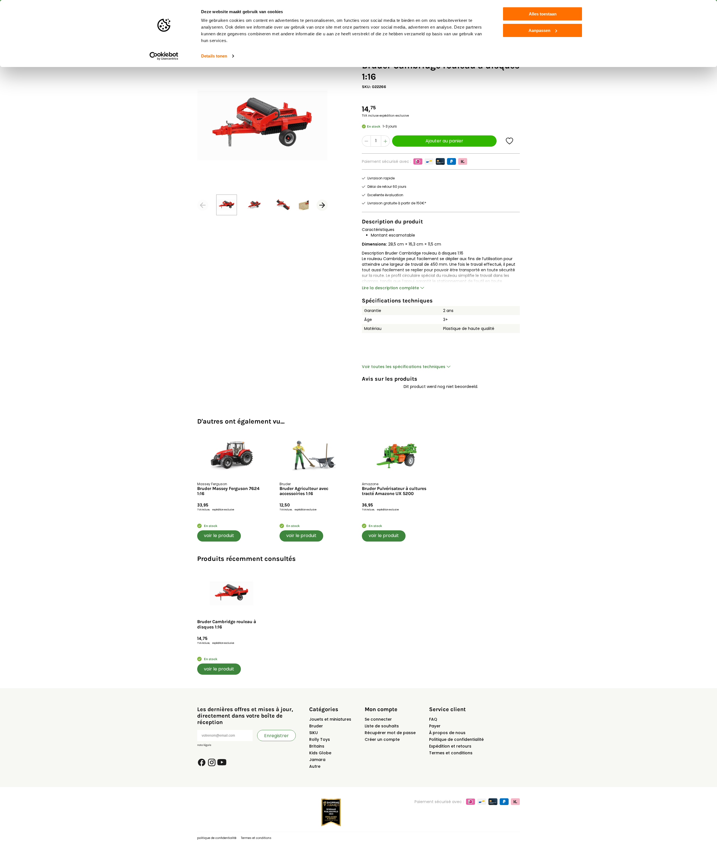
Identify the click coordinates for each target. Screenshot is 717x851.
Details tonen (214, 56)
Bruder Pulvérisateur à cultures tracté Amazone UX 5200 (394, 491)
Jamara (317, 759)
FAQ (433, 719)
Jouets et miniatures (330, 719)
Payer (435, 726)
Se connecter (378, 719)
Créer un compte (382, 739)
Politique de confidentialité (456, 739)
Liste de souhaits (382, 726)
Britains (316, 746)
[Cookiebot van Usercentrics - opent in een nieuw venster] (163, 56)
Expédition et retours (450, 746)
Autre (314, 766)
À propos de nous (447, 733)
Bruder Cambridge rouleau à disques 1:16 (226, 624)
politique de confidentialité (216, 838)
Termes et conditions (450, 753)
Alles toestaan (543, 13)
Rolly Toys (319, 739)
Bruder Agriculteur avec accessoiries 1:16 (304, 491)
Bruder (316, 726)
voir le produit (219, 535)
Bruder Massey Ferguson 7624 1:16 (228, 491)
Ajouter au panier (444, 141)
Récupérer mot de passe (390, 733)
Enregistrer (276, 735)
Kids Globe (320, 753)
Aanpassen (539, 30)
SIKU (313, 733)
